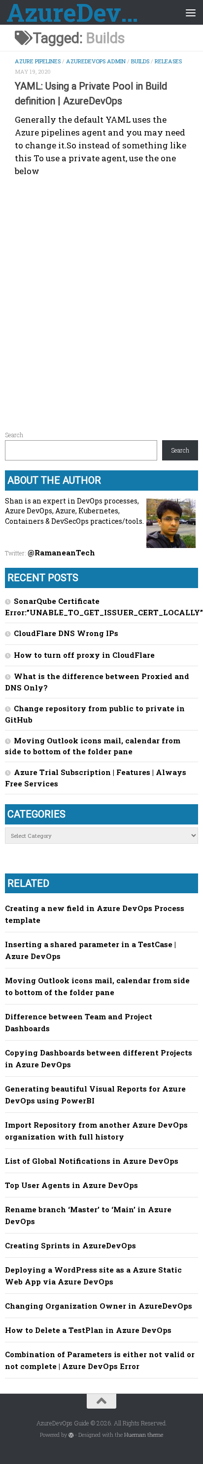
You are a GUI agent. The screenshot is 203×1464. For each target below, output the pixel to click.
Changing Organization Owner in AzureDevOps (98, 1306)
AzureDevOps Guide (79, 12)
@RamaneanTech (61, 552)
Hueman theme (143, 1434)
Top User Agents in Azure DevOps (71, 1185)
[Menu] (190, 12)
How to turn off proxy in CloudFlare (84, 655)
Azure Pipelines (38, 61)
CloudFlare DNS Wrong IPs (66, 633)
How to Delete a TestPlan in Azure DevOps (88, 1330)
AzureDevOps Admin (96, 61)
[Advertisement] (101, 299)
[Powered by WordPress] (71, 1435)
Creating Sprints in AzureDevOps (70, 1245)
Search (14, 435)
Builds (140, 61)
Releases (168, 61)
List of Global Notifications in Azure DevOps (91, 1161)
